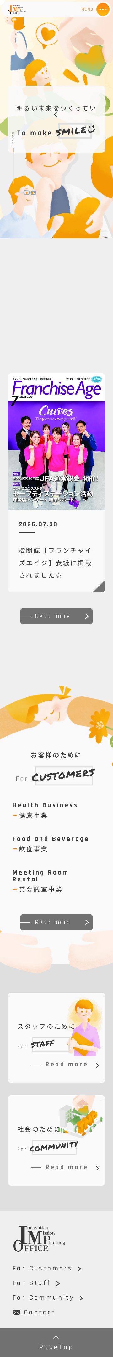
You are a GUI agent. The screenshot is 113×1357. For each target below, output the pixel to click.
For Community (43, 1297)
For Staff (32, 1283)
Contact (39, 1312)
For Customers (43, 1268)
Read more (53, 616)
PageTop (56, 1347)
